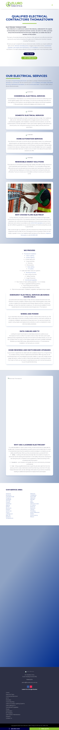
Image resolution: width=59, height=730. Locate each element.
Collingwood (9, 514)
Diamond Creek (34, 503)
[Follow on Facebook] (28, 687)
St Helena (33, 505)
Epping (8, 505)
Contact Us (9, 718)
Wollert (32, 514)
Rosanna (8, 516)
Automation (9, 711)
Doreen (8, 502)
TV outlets (30, 268)
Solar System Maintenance (13, 714)
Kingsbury (8, 498)
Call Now (29, 54)
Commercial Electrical (11, 696)
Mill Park (8, 501)
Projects (8, 716)
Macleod (8, 493)
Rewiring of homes (31, 272)
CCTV (7, 698)
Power (7, 709)
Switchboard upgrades (31, 280)
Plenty (32, 502)
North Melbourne (34, 512)
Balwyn (32, 516)
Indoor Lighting (30, 255)
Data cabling (30, 267)
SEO (37, 725)
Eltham (8, 506)
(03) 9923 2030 (15, 728)
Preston (8, 509)
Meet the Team (10, 694)
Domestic (8, 700)
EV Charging (9, 712)
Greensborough (10, 496)
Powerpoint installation (30, 253)
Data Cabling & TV (10, 705)
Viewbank (8, 499)
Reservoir (32, 506)
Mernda (32, 499)
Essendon (32, 508)
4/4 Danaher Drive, (29, 674)
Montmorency (34, 515)
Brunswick (8, 508)
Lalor (31, 501)
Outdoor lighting (30, 257)
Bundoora (8, 495)
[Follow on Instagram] (31, 687)
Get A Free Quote (30, 58)
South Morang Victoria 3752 (29, 676)
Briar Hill (8, 515)
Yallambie (32, 498)
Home (7, 692)
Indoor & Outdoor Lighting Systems (15, 703)
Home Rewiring (10, 701)
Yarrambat (8, 503)
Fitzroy (7, 512)
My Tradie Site (44, 725)
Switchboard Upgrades (12, 707)
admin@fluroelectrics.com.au (29, 682)
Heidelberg (33, 495)
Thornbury (33, 511)
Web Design (31, 725)
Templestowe (9, 518)
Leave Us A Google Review (29, 689)
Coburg (32, 509)
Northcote (9, 511)
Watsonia (32, 493)
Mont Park (33, 496)
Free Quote (30, 659)
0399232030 (29, 679)
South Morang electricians (19, 80)
